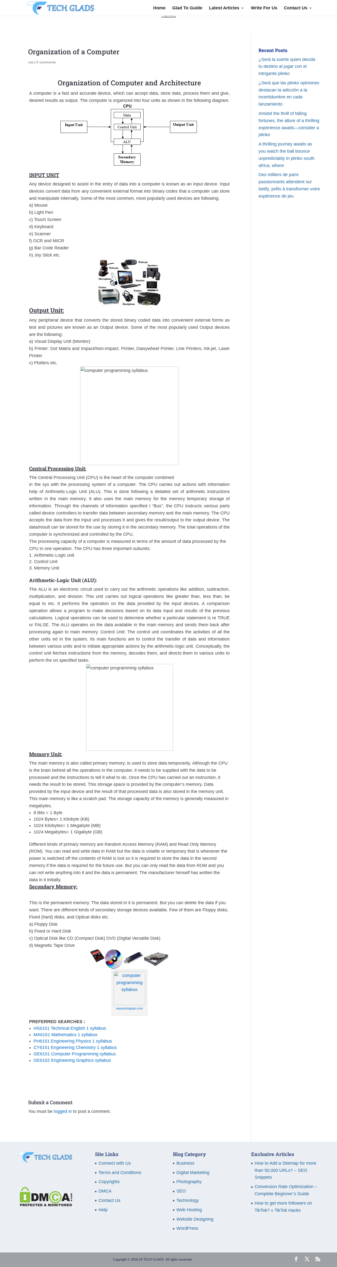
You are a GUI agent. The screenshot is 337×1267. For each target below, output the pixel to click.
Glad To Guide (187, 8)
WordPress (187, 1228)
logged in (63, 1111)
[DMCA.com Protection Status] (44, 1204)
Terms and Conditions (119, 1172)
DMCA (105, 1191)
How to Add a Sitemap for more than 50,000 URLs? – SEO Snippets (285, 1170)
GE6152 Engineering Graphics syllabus (72, 1060)
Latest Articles (224, 8)
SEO (181, 1191)
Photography (189, 1181)
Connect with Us (114, 1163)
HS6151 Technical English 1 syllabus (70, 1028)
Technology (187, 1200)
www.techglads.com (129, 1008)
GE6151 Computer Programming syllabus (75, 1053)
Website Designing (194, 1219)
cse (31, 62)
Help (103, 1209)
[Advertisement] (289, 295)
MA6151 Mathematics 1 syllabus (65, 1034)
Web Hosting (189, 1209)
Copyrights (109, 1181)
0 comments (46, 62)
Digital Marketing (192, 1172)
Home (159, 8)
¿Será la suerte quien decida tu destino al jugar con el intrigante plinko (287, 66)
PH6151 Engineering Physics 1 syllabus (73, 1041)
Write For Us (264, 8)
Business (185, 1163)
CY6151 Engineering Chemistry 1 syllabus (75, 1047)
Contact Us (295, 8)
